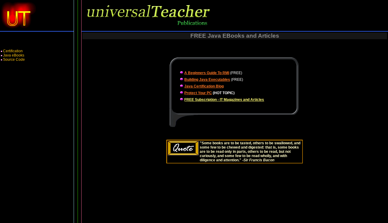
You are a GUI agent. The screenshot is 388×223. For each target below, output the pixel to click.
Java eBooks (13, 55)
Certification (13, 51)
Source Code (14, 59)
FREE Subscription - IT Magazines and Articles (224, 100)
